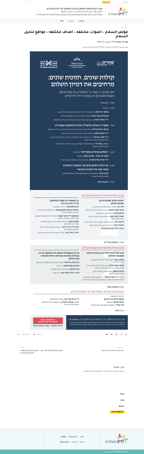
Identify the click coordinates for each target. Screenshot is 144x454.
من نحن (81, 442)
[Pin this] (106, 335)
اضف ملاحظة (25, 334)
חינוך (62, 21)
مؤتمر (126, 27)
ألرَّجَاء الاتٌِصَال (72, 437)
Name (122, 394)
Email (122, 400)
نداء (122, 27)
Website (121, 406)
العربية (29, 2)
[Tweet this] (116, 335)
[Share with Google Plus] (111, 335)
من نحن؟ (74, 442)
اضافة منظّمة (64, 442)
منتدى (71, 21)
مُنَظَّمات (81, 21)
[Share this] (121, 335)
